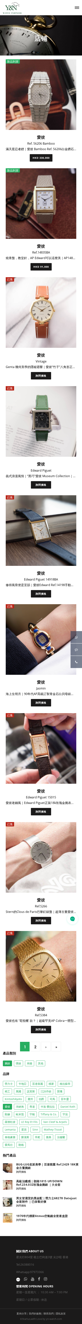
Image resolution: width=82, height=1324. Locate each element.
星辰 (24, 1129)
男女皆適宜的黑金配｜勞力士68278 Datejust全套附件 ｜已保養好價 (46, 1199)
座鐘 (29, 1063)
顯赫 (7, 1114)
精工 (7, 1091)
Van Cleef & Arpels (55, 1122)
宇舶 (32, 1114)
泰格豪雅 (10, 1137)
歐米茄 (20, 1114)
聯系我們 (48, 1313)
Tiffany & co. (49, 1114)
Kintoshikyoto (13, 1099)
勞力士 (9, 1084)
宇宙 (65, 1114)
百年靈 (65, 1099)
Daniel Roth (67, 1106)
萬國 (18, 1091)
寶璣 (59, 1091)
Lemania (10, 1129)
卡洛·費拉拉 (48, 1106)
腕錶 (7, 1063)
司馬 (52, 1099)
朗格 (21, 1145)
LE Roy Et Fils (29, 1122)
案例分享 (22, 1313)
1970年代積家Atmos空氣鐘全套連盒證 (42, 1216)
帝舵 (37, 1137)
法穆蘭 (61, 1137)
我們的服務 (35, 1313)
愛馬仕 (9, 1145)
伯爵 (41, 1099)
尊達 (32, 1106)
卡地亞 (22, 1084)
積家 (51, 1084)
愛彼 (7, 1106)
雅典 (48, 1137)
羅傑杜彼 (10, 1122)
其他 (40, 1063)
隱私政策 (61, 1313)
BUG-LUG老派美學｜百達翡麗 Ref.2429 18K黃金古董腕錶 (47, 1166)
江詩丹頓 (46, 1091)
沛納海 (20, 1106)
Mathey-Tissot (53, 1129)
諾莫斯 (31, 1091)
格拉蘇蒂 (65, 1084)
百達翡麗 (37, 1084)
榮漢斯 (25, 1137)
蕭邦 (30, 1099)
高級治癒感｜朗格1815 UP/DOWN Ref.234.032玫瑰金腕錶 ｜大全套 (39, 1182)
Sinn (35, 1129)
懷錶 (18, 1063)
